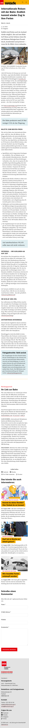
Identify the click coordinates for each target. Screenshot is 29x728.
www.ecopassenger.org (10, 105)
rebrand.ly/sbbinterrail (8, 295)
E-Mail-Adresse (6, 612)
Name (3, 604)
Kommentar (5, 627)
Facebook (5, 713)
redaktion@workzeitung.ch (8, 704)
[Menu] (26, 2)
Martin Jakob (5, 23)
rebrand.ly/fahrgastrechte (14, 373)
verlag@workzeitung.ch (7, 706)
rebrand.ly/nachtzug (7, 315)
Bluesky (5, 715)
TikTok (5, 718)
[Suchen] (22, 2)
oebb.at (22, 415)
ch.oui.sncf (16, 415)
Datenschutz (4, 724)
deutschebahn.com (6, 415)
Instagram (5, 717)
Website (3, 619)
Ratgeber (5, 28)
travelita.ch (22, 79)
